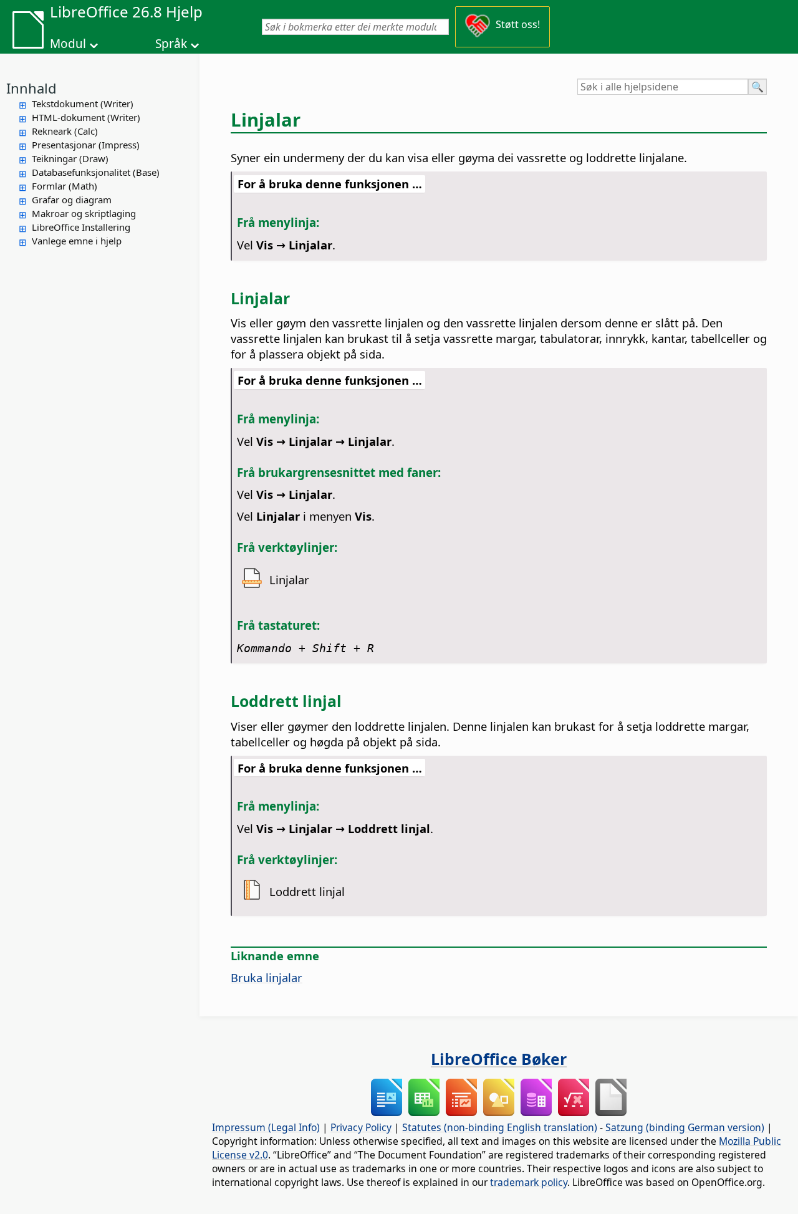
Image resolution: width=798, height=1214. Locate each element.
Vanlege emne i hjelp (77, 240)
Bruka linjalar (266, 977)
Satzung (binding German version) (684, 1127)
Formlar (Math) (64, 186)
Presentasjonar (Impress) (86, 144)
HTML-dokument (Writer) (86, 117)
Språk (171, 44)
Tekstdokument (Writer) (82, 103)
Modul (68, 44)
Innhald (31, 88)
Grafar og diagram (72, 199)
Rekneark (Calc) (65, 131)
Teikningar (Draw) (70, 158)
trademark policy (528, 1182)
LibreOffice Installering (81, 227)
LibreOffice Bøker (499, 1058)
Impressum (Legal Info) (266, 1127)
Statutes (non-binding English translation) (499, 1127)
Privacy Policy (361, 1127)
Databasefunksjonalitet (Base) (96, 172)
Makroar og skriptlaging (84, 213)
